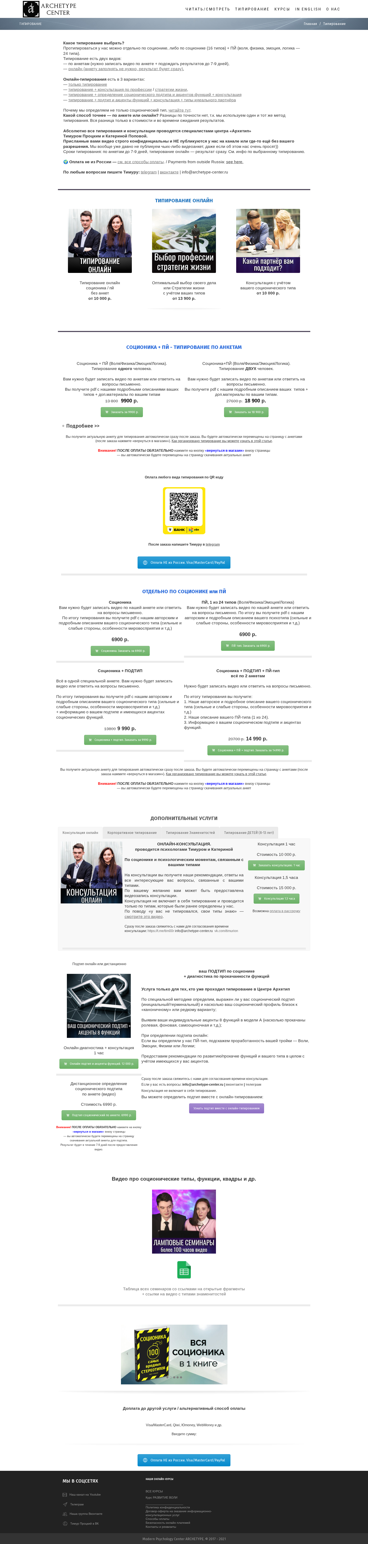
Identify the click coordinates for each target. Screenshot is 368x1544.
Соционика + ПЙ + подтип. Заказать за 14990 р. (251, 750)
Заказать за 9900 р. (124, 412)
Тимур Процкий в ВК (84, 1523)
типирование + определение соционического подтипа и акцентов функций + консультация (155, 94)
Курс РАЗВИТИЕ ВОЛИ (161, 1497)
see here (234, 162)
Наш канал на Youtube (84, 1494)
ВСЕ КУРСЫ (154, 1491)
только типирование (87, 84)
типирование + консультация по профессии (110, 89)
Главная (310, 24)
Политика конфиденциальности (168, 1507)
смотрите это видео (144, 916)
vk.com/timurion (226, 931)
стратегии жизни (171, 89)
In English (308, 9)
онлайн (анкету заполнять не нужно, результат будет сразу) (125, 69)
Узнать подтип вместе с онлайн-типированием (227, 1108)
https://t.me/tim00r (161, 931)
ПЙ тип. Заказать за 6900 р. (250, 646)
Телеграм (77, 1504)
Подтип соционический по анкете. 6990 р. (102, 1115)
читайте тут (179, 110)
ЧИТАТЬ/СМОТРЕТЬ (207, 9)
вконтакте (169, 172)
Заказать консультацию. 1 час (279, 865)
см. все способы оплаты (141, 162)
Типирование (252, 9)
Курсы (282, 9)
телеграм (253, 1084)
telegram (149, 172)
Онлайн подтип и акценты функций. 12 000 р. (102, 1064)
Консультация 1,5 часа (279, 898)
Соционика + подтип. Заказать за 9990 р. (123, 740)
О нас (333, 9)
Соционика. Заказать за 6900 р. (123, 651)
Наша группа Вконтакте (84, 1513)
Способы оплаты (157, 1519)
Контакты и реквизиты (161, 1526)
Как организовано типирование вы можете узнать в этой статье (222, 441)
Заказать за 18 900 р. (249, 412)
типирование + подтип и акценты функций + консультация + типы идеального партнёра (152, 100)
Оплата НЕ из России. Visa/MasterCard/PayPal (188, 563)
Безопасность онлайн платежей (168, 1522)
